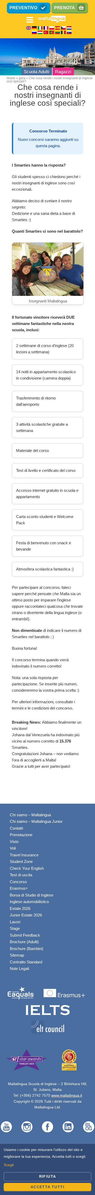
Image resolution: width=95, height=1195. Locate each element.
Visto (14, 841)
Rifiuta (47, 1176)
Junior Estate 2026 (26, 915)
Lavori (15, 922)
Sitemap (17, 955)
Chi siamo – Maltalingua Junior (36, 821)
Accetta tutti (47, 1187)
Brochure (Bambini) (26, 948)
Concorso (18, 881)
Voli (13, 848)
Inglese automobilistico (29, 901)
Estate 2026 (20, 908)
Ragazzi (63, 71)
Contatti (16, 828)
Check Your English (27, 868)
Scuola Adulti (36, 71)
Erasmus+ (19, 888)
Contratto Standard (26, 962)
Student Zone (21, 861)
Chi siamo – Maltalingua (30, 815)
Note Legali (19, 968)
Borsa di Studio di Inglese (31, 895)
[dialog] (47, 1169)
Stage (15, 928)
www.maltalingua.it (66, 1095)
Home (11, 78)
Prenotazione (21, 835)
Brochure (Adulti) (24, 942)
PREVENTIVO (23, 8)
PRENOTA (64, 8)
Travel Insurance (24, 855)
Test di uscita (21, 875)
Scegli (9, 1165)
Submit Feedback (25, 935)
